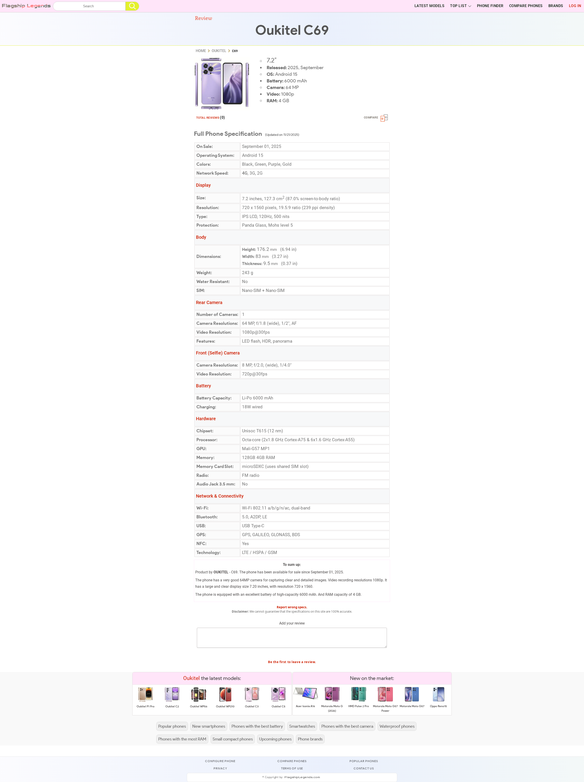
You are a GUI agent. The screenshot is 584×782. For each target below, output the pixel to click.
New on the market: (372, 678)
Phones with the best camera (347, 726)
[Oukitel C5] (278, 701)
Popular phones (172, 726)
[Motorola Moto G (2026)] (332, 700)
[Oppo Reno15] (439, 700)
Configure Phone (220, 761)
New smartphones (208, 726)
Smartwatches (302, 726)
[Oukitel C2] (172, 701)
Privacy (220, 768)
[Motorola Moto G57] (412, 700)
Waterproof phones (397, 726)
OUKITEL (221, 572)
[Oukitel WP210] (225, 701)
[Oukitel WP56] (198, 701)
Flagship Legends (26, 5)
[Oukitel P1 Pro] (145, 701)
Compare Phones (526, 6)
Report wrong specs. (292, 607)
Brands (555, 6)
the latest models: (212, 678)
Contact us (364, 768)
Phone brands (310, 739)
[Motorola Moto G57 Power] (385, 700)
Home (201, 51)
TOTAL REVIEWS (210, 117)
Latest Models (430, 6)
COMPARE (371, 117)
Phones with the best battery (257, 726)
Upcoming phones (275, 739)
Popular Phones (363, 761)
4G (245, 173)
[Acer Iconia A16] (306, 699)
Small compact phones (233, 739)
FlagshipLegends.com (302, 777)
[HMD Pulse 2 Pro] (358, 700)
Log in (575, 6)
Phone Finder (490, 6)
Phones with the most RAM (182, 739)
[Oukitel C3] (252, 701)
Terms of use (292, 768)
